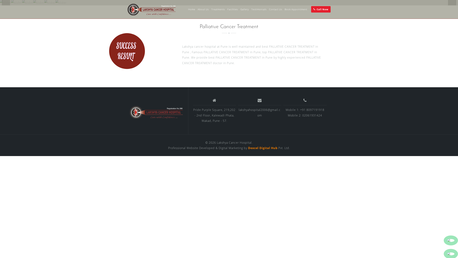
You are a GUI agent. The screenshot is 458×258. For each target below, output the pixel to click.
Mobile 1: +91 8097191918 (305, 110)
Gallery (244, 9)
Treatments (218, 9)
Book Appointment (296, 9)
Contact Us (275, 9)
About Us (203, 9)
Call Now (322, 9)
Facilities (232, 9)
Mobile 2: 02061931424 (305, 115)
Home (191, 9)
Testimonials (259, 9)
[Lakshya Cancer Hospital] (156, 112)
